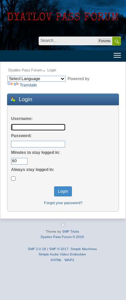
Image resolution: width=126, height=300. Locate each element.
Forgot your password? (63, 203)
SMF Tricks (70, 231)
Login (51, 70)
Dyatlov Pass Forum (25, 70)
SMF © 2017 (59, 249)
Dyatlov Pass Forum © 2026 (62, 237)
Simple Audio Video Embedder (62, 254)
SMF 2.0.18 (37, 249)
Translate (28, 85)
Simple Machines (84, 249)
